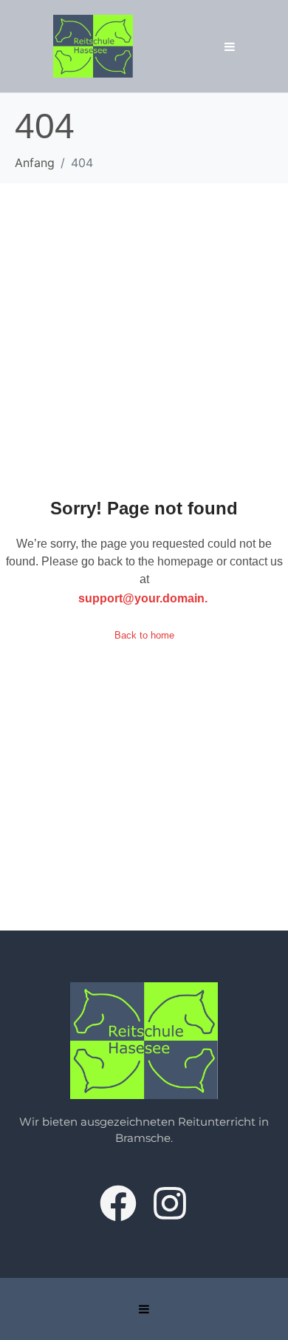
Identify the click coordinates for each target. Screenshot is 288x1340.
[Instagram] (169, 1203)
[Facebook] (118, 1203)
